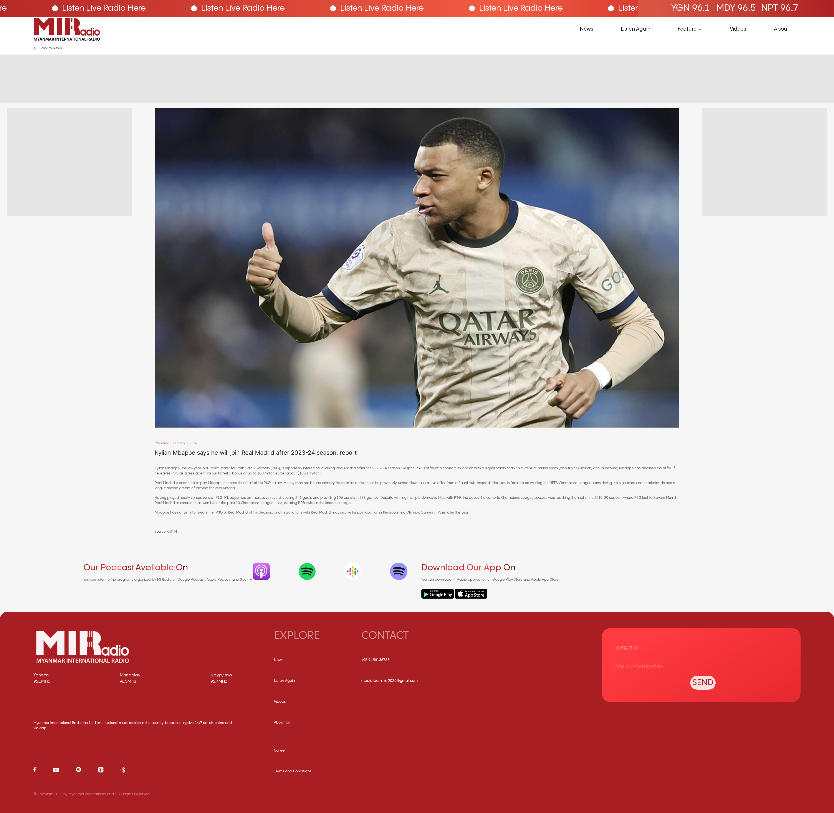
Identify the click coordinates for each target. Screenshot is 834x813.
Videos (738, 29)
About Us (282, 722)
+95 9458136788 (375, 660)
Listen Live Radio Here (222, 8)
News (586, 29)
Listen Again (635, 29)
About (781, 29)
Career (280, 750)
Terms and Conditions (292, 771)
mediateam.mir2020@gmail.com (389, 681)
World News (162, 443)
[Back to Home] (66, 29)
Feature (687, 29)
